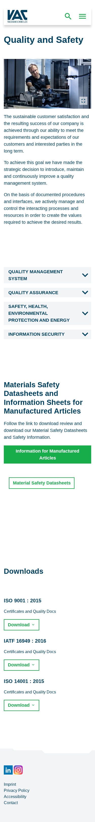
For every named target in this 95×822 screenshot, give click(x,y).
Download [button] (19, 624)
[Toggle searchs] (68, 16)
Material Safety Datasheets (42, 482)
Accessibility (15, 796)
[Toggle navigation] (82, 16)
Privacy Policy (16, 790)
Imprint (10, 784)
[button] (47, 275)
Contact (11, 803)
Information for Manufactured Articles (47, 454)
